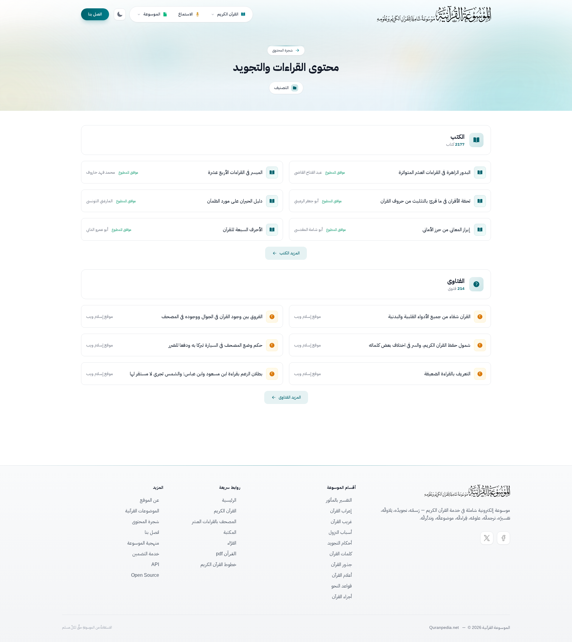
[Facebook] (503, 538)
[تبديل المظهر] (120, 14)
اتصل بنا (95, 14)
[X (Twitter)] (486, 538)
